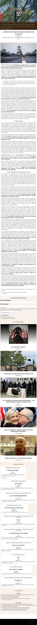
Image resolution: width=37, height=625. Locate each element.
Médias (32, 24)
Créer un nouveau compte (7, 317)
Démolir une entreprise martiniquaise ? (10, 597)
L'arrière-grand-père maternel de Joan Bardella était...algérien (15, 609)
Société (2, 28)
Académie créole (8, 28)
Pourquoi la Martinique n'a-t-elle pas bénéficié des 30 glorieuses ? (18, 458)
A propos (22, 620)
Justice (22, 26)
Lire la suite (3, 477)
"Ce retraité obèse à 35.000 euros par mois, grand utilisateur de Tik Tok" (18, 374)
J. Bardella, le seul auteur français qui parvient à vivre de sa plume (16, 598)
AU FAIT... (18, 557)
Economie (26, 26)
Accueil (2, 22)
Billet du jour (27, 24)
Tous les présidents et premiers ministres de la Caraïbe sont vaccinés (17, 604)
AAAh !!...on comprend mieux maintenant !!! (18, 496)
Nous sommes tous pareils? (13, 470)
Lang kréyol (13, 22)
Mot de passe (4, 304)
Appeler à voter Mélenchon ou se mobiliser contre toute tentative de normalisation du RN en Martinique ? (18, 430)
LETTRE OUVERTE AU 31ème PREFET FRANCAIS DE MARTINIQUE (16, 607)
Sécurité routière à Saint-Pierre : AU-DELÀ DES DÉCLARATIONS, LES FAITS (18, 594)
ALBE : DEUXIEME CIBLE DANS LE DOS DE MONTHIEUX (18, 533)
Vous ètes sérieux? (18, 483)
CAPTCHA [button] (2, 307)
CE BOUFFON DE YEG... (18, 580)
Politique (32, 26)
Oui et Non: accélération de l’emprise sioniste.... (14, 508)
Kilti (2, 24)
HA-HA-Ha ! (18, 520)
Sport (18, 26)
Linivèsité (19, 22)
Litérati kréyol (25, 22)
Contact (26, 620)
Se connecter (5, 292)
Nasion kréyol (32, 22)
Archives (22, 24)
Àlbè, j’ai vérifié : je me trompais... (16, 569)
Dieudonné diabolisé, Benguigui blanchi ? (11, 596)
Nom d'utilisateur (5, 300)
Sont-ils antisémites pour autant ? (18, 347)
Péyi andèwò (10, 24)
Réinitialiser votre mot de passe (8, 318)
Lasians (5, 24)
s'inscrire (11, 292)
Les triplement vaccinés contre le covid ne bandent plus (14, 610)
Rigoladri (3, 26)
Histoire (14, 26)
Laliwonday (7, 22)
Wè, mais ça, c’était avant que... (18, 545)
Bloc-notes (16, 24)
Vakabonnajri (9, 26)
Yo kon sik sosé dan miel (7, 599)
